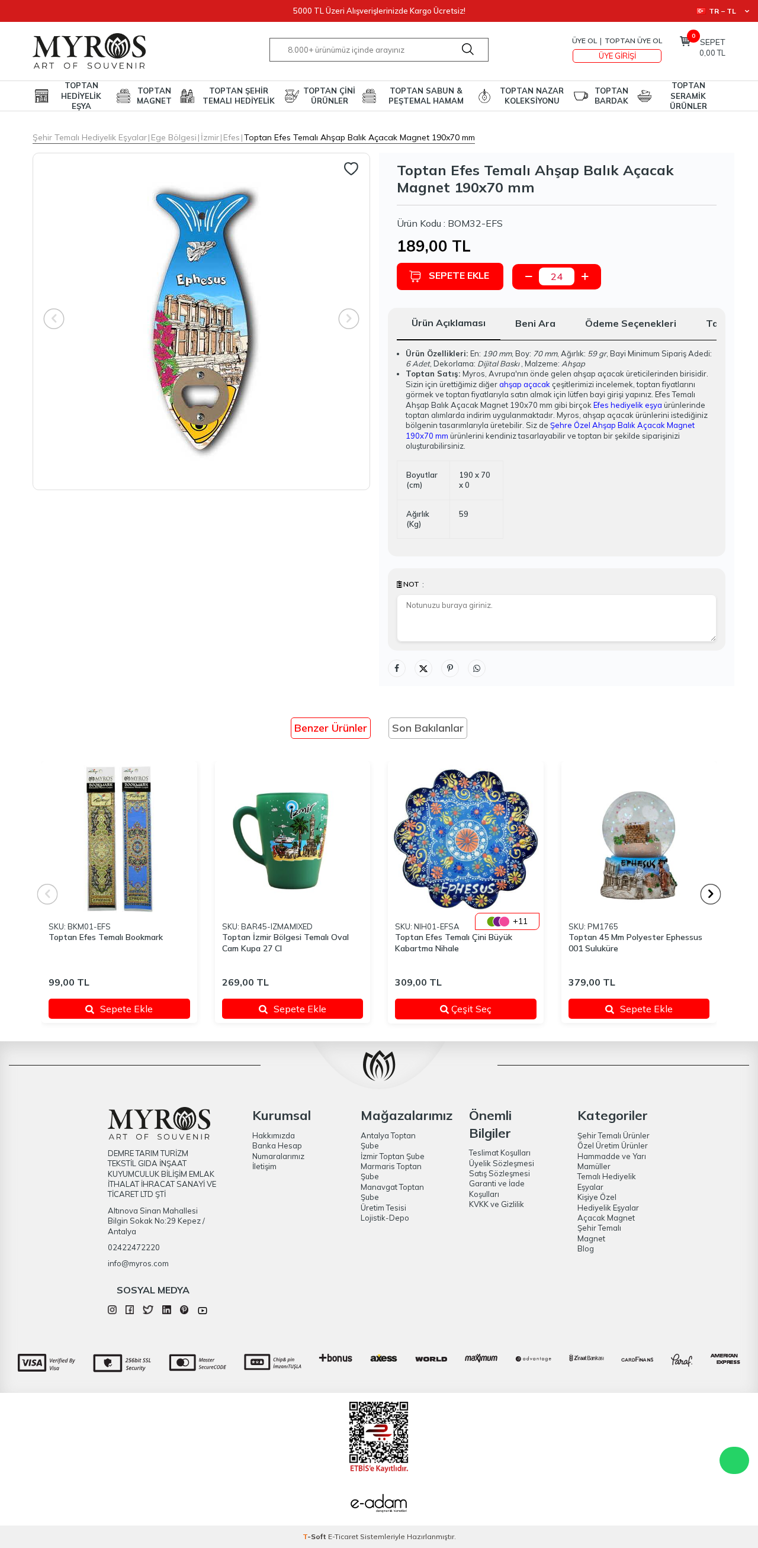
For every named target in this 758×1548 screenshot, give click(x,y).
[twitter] (148, 1311)
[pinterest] (184, 1311)
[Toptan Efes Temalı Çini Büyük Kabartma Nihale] (465, 839)
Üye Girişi (617, 55)
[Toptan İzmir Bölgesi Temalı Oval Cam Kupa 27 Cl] (293, 839)
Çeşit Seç (485, 1009)
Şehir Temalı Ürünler (613, 1135)
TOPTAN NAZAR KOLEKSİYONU (532, 95)
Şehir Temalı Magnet (599, 1233)
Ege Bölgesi (174, 137)
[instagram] (112, 1311)
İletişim (264, 1166)
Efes (231, 137)
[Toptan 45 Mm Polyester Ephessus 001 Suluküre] (639, 839)
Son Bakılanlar (428, 728)
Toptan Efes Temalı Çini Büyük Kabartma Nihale (453, 943)
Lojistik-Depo (385, 1217)
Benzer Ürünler (330, 728)
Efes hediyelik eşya (627, 405)
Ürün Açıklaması (449, 323)
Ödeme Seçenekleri (630, 323)
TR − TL (722, 11)
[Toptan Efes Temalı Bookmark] (119, 839)
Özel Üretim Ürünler (612, 1145)
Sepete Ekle (459, 275)
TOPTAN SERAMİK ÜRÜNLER (688, 96)
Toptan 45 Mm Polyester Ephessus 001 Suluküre (635, 943)
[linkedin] (166, 1311)
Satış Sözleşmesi (499, 1173)
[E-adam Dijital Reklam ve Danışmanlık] (379, 1505)
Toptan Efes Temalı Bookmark (106, 937)
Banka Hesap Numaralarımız (278, 1150)
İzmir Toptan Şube (393, 1156)
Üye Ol (584, 40)
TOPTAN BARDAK (611, 95)
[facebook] (130, 1311)
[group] (201, 321)
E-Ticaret (343, 1536)
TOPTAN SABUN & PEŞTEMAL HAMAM (426, 95)
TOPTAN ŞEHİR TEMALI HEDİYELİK (239, 95)
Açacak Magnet (606, 1217)
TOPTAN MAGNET (154, 95)
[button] (711, 894)
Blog (585, 1248)
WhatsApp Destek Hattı (734, 1460)
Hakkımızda (273, 1135)
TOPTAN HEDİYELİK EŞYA (81, 96)
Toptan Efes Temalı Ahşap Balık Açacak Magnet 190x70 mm (359, 137)
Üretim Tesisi (383, 1207)
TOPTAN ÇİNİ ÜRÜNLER (329, 95)
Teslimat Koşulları (500, 1152)
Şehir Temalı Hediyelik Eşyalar (90, 137)
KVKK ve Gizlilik (496, 1204)
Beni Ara (535, 323)
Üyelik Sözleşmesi (501, 1163)
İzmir (210, 137)
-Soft (315, 1536)
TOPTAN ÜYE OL (633, 40)
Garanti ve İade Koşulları (497, 1188)
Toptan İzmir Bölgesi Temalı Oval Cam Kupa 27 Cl (285, 943)
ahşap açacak (524, 384)
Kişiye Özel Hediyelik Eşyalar (608, 1202)
